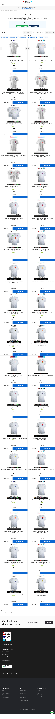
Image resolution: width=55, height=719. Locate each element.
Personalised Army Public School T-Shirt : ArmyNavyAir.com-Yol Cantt (41, 239)
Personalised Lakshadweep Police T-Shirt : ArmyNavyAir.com (13, 271)
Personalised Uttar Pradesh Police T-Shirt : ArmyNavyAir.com (41, 334)
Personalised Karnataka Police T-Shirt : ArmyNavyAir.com (41, 584)
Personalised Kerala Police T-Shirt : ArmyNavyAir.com (13, 584)
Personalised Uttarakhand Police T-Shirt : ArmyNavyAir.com (13, 365)
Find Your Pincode (23, 697)
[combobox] (27, 5)
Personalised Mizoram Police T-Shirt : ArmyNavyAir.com (41, 490)
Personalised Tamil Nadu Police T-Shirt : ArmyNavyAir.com (41, 396)
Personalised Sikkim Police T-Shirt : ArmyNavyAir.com (13, 428)
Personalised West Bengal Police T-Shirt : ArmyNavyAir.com (13, 334)
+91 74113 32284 (5, 659)
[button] (14, 68)
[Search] (54, 5)
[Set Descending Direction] (33, 32)
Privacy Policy (4, 696)
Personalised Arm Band (14, 37)
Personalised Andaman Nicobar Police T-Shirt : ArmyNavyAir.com (41, 302)
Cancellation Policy (23, 693)
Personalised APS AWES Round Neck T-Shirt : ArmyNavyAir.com (41, 113)
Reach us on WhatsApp (41, 694)
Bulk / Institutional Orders (24, 700)
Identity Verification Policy (6, 693)
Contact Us (39, 690)
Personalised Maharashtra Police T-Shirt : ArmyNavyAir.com (13, 552)
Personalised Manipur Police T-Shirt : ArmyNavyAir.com (41, 521)
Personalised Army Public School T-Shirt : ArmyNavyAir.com (13, 239)
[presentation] (1, 48)
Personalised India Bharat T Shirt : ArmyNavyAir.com (41, 48)
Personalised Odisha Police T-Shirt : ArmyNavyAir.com (41, 459)
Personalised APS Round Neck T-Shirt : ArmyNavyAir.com (13, 176)
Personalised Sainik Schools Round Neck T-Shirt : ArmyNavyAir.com (41, 82)
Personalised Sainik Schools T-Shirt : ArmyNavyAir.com (13, 113)
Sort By (25, 32)
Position (28, 32)
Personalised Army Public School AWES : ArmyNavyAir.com (41, 176)
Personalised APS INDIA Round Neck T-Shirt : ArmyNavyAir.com (41, 145)
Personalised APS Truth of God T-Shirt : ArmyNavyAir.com (13, 208)
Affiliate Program (40, 696)
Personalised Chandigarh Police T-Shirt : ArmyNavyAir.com (13, 302)
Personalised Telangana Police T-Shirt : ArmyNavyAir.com (13, 396)
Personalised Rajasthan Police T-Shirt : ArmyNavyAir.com (41, 428)
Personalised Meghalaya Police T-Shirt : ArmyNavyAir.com (13, 521)
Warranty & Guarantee (23, 694)
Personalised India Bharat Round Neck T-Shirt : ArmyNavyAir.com (13, 48)
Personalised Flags (23, 37)
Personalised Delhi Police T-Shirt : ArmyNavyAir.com (41, 271)
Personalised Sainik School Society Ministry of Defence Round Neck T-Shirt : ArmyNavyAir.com (13, 82)
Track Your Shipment (23, 696)
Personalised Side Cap (4, 37)
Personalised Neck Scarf (32, 37)
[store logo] (27, 2)
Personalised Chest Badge (43, 37)
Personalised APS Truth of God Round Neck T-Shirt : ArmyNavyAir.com (13, 145)
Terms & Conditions (5, 697)
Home (2, 10)
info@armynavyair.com (33, 26)
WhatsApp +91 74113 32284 (22, 26)
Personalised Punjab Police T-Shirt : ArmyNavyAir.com (13, 459)
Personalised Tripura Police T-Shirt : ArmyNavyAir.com (41, 365)
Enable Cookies (5, 694)
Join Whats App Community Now (27, 8)
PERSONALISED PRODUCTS (8, 10)
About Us (3, 690)
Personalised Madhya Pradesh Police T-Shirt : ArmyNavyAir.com (41, 552)
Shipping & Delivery (23, 690)
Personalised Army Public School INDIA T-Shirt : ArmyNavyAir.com (41, 208)
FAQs (38, 693)
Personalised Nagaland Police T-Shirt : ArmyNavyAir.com (13, 490)
